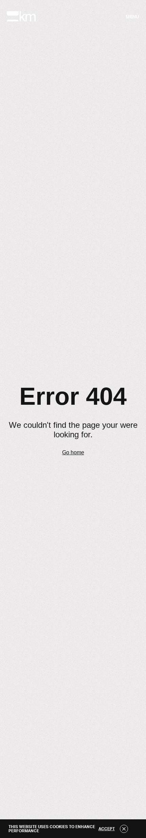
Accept (106, 829)
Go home (73, 452)
